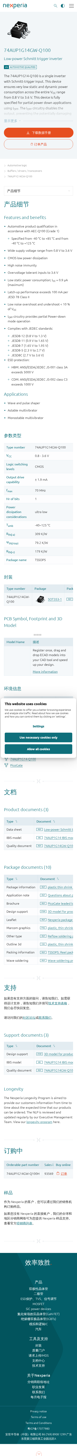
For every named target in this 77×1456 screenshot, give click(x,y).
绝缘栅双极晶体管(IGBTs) (38, 1319)
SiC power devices (38, 1309)
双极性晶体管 (38, 1289)
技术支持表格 (57, 1003)
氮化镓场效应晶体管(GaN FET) (38, 1314)
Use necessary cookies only (38, 737)
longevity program (39, 1122)
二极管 (38, 1293)
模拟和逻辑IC (38, 1324)
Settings (38, 726)
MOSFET (38, 1304)
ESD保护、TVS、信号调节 (39, 1299)
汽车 (38, 1329)
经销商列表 (24, 1223)
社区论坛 (29, 1017)
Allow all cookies (38, 749)
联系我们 (45, 1017)
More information (45, 671)
